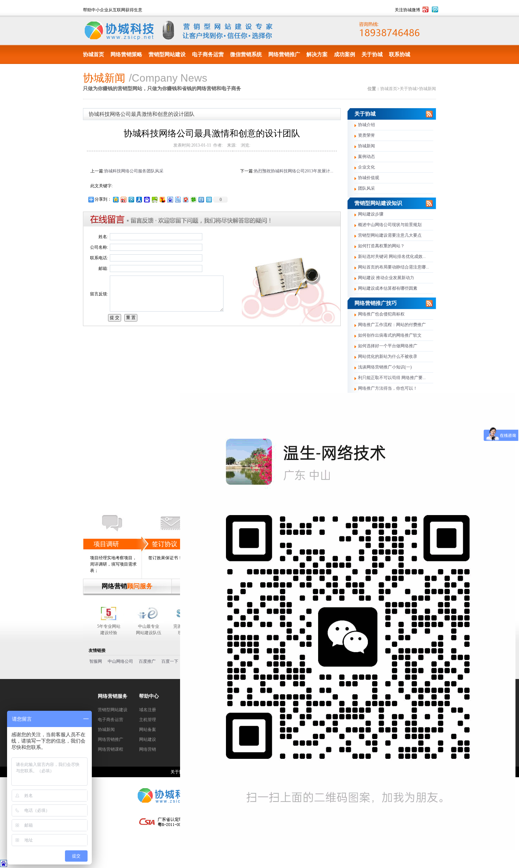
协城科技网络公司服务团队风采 (133, 171)
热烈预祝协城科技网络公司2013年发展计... (293, 171)
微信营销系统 (246, 54)
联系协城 (399, 54)
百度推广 (147, 661)
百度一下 (169, 661)
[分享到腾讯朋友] (193, 199)
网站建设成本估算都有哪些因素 (387, 288)
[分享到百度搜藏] (146, 199)
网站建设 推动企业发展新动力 (386, 277)
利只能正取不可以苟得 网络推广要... (392, 377)
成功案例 (344, 54)
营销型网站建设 (167, 54)
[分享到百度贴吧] (177, 199)
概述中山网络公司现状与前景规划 (390, 224)
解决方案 (317, 54)
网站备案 (147, 729)
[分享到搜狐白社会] (201, 199)
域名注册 (147, 709)
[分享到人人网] (139, 199)
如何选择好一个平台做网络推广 (387, 345)
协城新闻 (427, 88)
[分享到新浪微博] (123, 199)
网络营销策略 (126, 54)
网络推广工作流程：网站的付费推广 (392, 324)
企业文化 (366, 167)
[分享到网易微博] (185, 199)
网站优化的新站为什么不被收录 (387, 356)
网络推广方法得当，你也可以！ (387, 388)
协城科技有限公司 (119, 30)
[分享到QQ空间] (115, 199)
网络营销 (147, 749)
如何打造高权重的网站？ (381, 245)
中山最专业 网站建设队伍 (148, 629)
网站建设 (147, 739)
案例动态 (366, 156)
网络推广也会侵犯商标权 (381, 314)
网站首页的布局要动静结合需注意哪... (393, 267)
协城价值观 (368, 177)
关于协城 (372, 54)
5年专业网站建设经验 (108, 629)
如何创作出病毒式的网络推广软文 (390, 335)
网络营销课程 (110, 749)
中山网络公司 (120, 661)
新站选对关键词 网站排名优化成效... (392, 256)
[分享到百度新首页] (170, 199)
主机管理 (147, 719)
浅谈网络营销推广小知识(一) (385, 367)
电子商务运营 (208, 54)
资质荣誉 (366, 135)
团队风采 (366, 188)
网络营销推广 (284, 54)
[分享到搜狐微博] (162, 199)
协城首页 (93, 54)
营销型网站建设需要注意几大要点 (390, 235)
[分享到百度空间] (154, 199)
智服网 (95, 661)
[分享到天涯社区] (209, 199)
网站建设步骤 (370, 214)
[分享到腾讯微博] (131, 199)
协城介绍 (366, 124)
